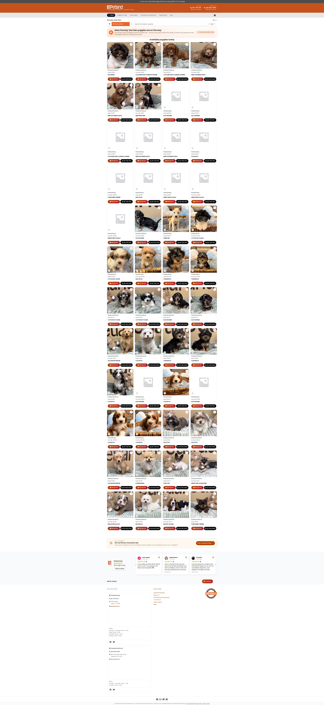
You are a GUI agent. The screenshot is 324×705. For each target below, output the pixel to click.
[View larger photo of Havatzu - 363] (186, 412)
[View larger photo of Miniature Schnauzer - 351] (214, 452)
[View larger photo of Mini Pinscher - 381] (159, 85)
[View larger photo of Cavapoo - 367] (159, 330)
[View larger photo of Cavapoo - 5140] (159, 412)
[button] (215, 565)
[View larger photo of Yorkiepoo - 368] (186, 330)
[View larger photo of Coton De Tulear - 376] (159, 289)
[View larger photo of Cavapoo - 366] (131, 371)
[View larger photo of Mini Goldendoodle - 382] (131, 85)
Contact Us (157, 600)
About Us (156, 595)
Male (111, 72)
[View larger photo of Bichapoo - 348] (159, 493)
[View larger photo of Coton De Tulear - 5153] (131, 248)
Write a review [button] (119, 568)
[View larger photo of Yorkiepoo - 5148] (186, 248)
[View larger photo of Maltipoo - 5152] (159, 248)
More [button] (215, 20)
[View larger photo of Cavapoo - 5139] (131, 412)
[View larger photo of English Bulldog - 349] (131, 493)
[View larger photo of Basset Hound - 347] (186, 493)
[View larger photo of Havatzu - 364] (214, 412)
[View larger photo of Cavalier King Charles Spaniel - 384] (186, 44)
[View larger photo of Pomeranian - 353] (159, 452)
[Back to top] (215, 581)
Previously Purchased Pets (148, 15)
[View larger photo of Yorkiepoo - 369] (214, 330)
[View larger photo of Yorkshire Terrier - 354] (214, 493)
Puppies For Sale (122, 15)
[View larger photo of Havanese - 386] (131, 44)
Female (140, 72)
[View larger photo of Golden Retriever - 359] (131, 452)
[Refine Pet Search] (109, 24)
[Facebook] (110, 642)
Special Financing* (159, 593)
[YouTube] (113, 642)
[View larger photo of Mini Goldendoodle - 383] (214, 44)
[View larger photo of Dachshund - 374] (214, 289)
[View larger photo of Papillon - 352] (186, 452)
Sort (212, 24)
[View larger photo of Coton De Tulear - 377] (131, 289)
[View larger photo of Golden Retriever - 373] (131, 330)
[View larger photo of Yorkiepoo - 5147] (214, 248)
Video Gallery (134, 15)
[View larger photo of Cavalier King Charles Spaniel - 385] (159, 44)
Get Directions (115, 606)
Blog (171, 15)
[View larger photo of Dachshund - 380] (159, 207)
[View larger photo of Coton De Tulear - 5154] (214, 207)
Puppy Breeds (163, 15)
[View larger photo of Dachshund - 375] (186, 289)
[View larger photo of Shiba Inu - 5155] (186, 207)
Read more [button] (141, 572)
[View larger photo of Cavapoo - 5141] (186, 371)
